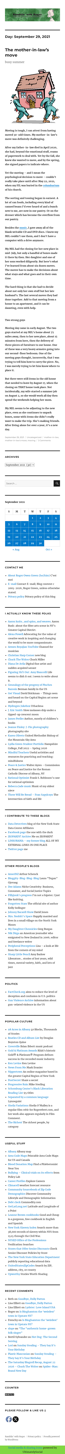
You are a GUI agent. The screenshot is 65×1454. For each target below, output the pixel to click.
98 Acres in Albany (19, 1029)
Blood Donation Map (20, 1164)
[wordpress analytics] (32, 1394)
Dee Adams (14, 886)
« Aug (16, 549)
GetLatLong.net (17, 1206)
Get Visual (14, 693)
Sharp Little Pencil (19, 954)
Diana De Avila (16, 663)
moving (31, 440)
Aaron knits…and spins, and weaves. (29, 621)
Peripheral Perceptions (21, 945)
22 (32, 536)
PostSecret (14, 1080)
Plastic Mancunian (19, 1353)
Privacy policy (16, 596)
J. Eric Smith (15, 710)
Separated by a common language (28, 1097)
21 (24, 536)
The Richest (15, 1122)
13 (17, 530)
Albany (12, 1151)
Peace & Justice (17, 765)
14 (24, 530)
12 (9, 530)
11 (56, 524)
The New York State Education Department (34, 1257)
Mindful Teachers (18, 752)
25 (55, 536)
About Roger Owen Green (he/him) (29, 575)
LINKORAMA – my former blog (26, 840)
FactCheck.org (16, 991)
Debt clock (14, 1202)
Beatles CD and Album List (23, 1037)
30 (40, 543)
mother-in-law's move (16, 440)
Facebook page (17, 832)
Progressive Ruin (18, 1084)
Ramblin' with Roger (15, 1436)
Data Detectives (17, 823)
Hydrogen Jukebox (19, 705)
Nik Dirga (13, 933)
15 (32, 530)
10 (48, 524)
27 (16, 543)
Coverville (14, 1046)
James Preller (16, 718)
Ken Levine (14, 1063)
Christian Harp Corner (21, 655)
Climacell (13, 1185)
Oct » (49, 549)
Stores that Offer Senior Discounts (28, 1248)
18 (56, 530)
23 (40, 536)
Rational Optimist (18, 777)
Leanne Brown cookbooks (23, 1214)
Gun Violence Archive (21, 1000)
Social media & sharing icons (25, 1447)
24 (48, 536)
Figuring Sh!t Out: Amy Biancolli (27, 672)
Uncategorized (34, 437)
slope (11, 1328)
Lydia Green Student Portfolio (26, 743)
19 (9, 536)
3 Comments (44, 440)
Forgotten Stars (17, 903)
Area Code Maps (17, 1155)
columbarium (51, 185)
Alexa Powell (15, 634)
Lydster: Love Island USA (40, 1307)
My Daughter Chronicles (22, 928)
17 (48, 530)
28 (24, 543)
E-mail (12, 583)
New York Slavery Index (22, 1227)
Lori (10, 1345)
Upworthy (14, 1274)
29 (32, 543)
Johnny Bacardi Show (21, 912)
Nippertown (15, 1071)
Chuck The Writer (18, 659)
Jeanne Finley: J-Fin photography (28, 727)
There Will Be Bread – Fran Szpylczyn (30, 794)
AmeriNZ (13, 874)
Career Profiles (17, 1181)
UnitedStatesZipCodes (21, 1265)
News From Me (17, 1067)
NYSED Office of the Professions (27, 1240)
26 (9, 543)
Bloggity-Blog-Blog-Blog (23, 878)
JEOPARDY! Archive (19, 836)
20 (16, 536)
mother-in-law (51, 437)
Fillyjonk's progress (20, 895)
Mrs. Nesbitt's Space (20, 916)
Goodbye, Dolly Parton (31, 1298)
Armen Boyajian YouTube (23, 646)
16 (40, 530)
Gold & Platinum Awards (22, 1050)
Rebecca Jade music (19, 786)
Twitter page (15, 849)
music (23, 227)
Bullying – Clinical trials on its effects (30, 1172)
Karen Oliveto (16, 735)
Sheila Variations (18, 1105)
